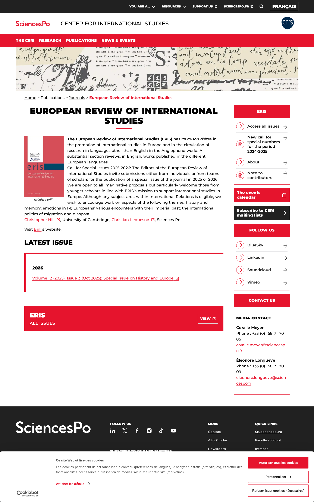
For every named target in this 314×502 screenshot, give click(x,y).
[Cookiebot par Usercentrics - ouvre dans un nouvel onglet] (27, 493)
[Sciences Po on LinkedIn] (112, 431)
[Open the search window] (261, 6)
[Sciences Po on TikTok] (161, 431)
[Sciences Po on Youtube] (173, 431)
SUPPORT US (202, 6)
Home (30, 97)
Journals (77, 97)
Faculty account (268, 440)
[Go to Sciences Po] (33, 25)
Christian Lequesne (130, 219)
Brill (37, 229)
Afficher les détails (70, 484)
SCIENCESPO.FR (236, 6)
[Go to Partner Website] (287, 23)
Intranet (261, 449)
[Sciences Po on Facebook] (137, 431)
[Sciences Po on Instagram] (149, 431)
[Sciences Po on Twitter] (125, 431)
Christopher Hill (39, 219)
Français (284, 6)
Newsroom (217, 449)
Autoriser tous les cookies (278, 462)
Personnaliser (276, 477)
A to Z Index (217, 440)
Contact (214, 432)
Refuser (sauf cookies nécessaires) (278, 490)
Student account (268, 432)
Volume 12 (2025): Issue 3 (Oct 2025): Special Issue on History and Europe (103, 278)
